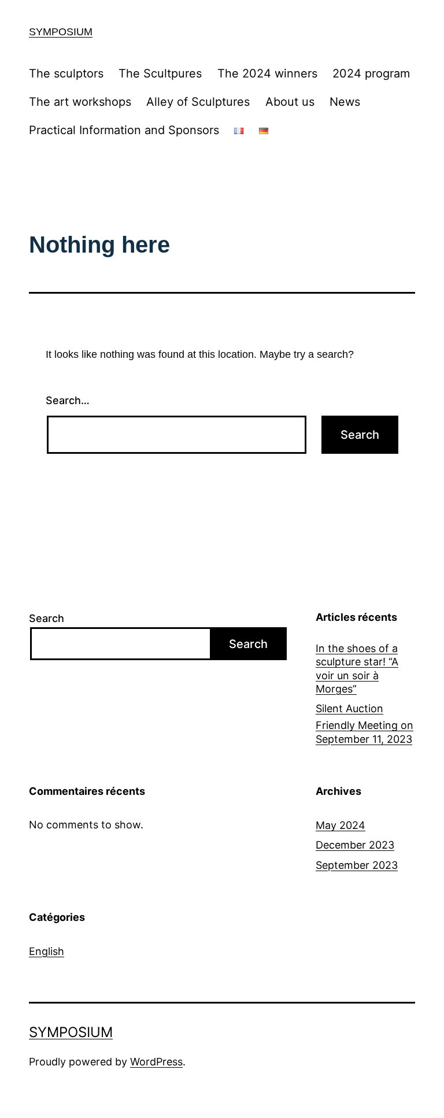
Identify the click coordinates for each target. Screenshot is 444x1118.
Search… (68, 400)
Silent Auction (349, 708)
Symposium (60, 32)
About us (289, 102)
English (46, 951)
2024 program (371, 73)
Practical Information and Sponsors (124, 130)
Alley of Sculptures (198, 102)
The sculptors (66, 73)
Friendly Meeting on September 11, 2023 (364, 732)
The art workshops (80, 102)
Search (46, 618)
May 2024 (340, 825)
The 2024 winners (267, 73)
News (345, 102)
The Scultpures (160, 73)
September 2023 (357, 865)
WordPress (156, 1062)
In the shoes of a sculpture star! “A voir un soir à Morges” (357, 668)
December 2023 (355, 845)
